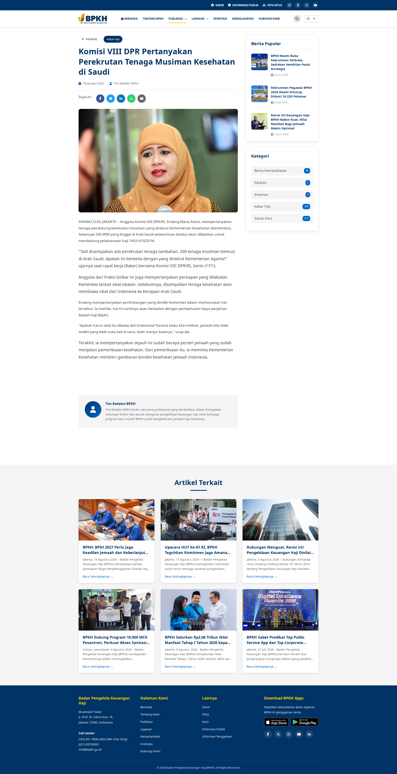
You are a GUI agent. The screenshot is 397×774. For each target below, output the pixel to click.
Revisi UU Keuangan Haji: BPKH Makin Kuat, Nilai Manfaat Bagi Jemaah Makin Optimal (290, 121)
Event (206, 707)
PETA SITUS (274, 5)
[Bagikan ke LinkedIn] (121, 98)
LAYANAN (198, 18)
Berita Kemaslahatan (281, 170)
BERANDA (131, 18)
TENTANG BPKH (153, 18)
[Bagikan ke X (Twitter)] (110, 98)
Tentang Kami (150, 714)
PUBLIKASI (176, 18)
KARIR (219, 5)
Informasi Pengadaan (217, 736)
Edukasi (281, 182)
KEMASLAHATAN (243, 18)
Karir (205, 722)
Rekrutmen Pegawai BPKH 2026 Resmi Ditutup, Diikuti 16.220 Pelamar (291, 91)
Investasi (281, 194)
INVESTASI (220, 18)
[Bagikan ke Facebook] (100, 98)
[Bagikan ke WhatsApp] (131, 98)
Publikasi (146, 722)
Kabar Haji (281, 206)
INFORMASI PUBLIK (245, 5)
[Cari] (297, 18)
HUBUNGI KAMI (269, 18)
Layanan (146, 729)
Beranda (146, 707)
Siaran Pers (281, 218)
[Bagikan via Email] (142, 98)
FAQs (205, 714)
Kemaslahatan (150, 736)
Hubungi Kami (150, 751)
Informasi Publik (213, 729)
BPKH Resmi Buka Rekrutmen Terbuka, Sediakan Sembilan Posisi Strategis (290, 62)
